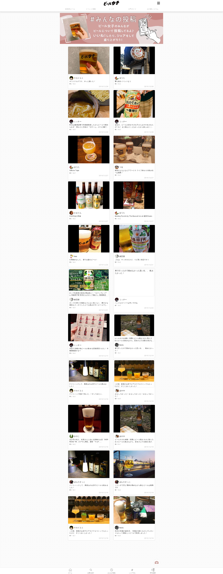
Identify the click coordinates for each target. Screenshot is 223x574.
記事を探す (91, 569)
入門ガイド (132, 9)
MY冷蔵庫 (152, 569)
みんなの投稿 (111, 569)
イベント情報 (91, 9)
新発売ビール (70, 9)
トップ (111, 9)
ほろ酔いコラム (152, 9)
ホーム (70, 569)
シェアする (132, 569)
